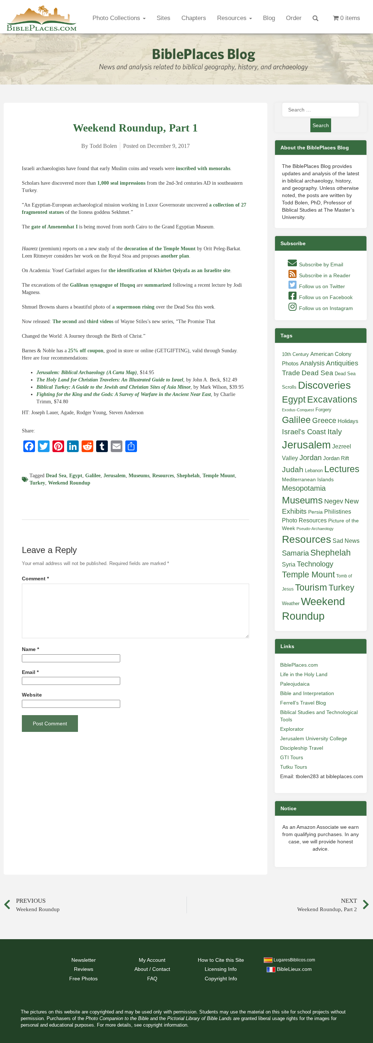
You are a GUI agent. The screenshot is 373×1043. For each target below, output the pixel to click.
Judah (292, 469)
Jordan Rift (336, 458)
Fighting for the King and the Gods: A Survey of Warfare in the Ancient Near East (123, 394)
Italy (334, 431)
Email (30, 672)
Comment (35, 578)
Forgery (323, 409)
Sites (163, 18)
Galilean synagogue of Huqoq (102, 285)
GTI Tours (291, 757)
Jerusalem (114, 475)
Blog (269, 18)
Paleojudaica (295, 684)
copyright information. (166, 1025)
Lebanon (314, 470)
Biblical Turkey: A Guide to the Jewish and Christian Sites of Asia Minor (113, 387)
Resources (232, 18)
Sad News (346, 540)
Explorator (292, 729)
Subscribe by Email (320, 264)
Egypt (75, 475)
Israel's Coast (304, 432)
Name (30, 649)
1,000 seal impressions (121, 183)
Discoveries (324, 385)
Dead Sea (56, 475)
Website (32, 695)
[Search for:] (320, 110)
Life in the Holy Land (303, 674)
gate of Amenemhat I (54, 227)
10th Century (295, 354)
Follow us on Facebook (325, 297)
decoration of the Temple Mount (160, 248)
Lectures (342, 469)
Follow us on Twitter (321, 286)
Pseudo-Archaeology (315, 528)
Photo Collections (117, 18)
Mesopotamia (304, 488)
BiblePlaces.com (299, 665)
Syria (288, 564)
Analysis (312, 363)
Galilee (93, 475)
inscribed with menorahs (203, 168)
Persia (315, 512)
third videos (100, 321)
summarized (157, 285)
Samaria (295, 553)
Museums (139, 475)
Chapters (193, 18)
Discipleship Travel (301, 748)
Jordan (310, 458)
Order (294, 18)
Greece (324, 420)
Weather (290, 603)
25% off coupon (85, 350)
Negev (333, 501)
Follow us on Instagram (325, 308)
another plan (175, 256)
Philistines (337, 511)
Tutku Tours (293, 767)
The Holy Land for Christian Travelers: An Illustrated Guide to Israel (109, 380)
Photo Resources (304, 520)
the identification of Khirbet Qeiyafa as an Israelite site (169, 270)
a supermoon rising (133, 307)
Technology (315, 564)
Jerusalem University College (313, 738)
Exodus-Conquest (298, 410)
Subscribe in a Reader (324, 275)
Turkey (37, 483)
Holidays (348, 421)
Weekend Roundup (69, 483)
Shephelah (188, 475)
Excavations (332, 399)
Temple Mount (219, 475)
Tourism (311, 587)
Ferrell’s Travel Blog (303, 703)
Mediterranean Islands (308, 479)
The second (64, 321)
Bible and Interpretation (307, 693)
